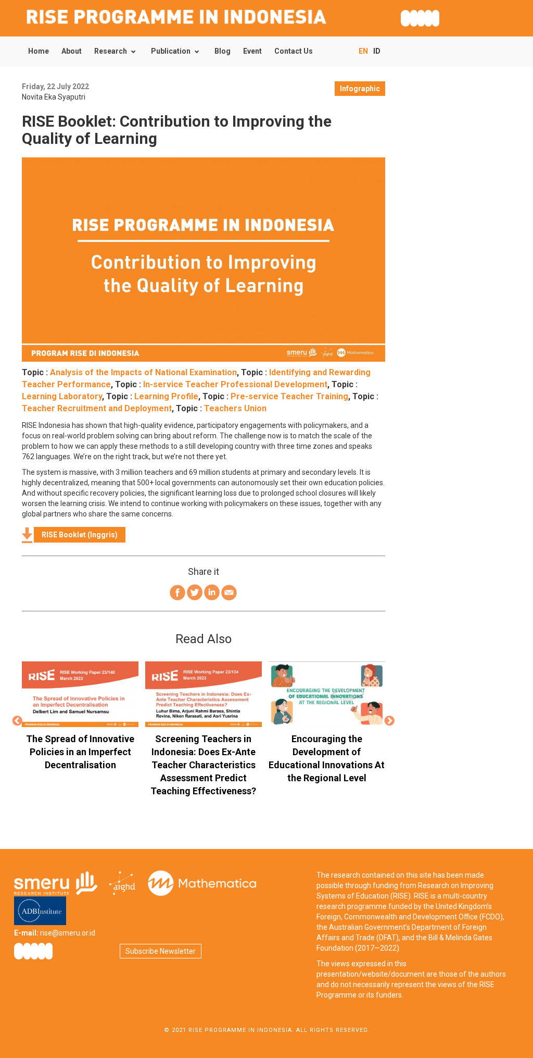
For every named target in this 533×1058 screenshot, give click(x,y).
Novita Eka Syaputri (53, 97)
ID (376, 51)
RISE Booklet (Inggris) (80, 535)
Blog (222, 51)
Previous (17, 721)
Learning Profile (166, 396)
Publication (171, 51)
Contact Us (293, 51)
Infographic (360, 88)
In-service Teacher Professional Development (235, 384)
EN (363, 51)
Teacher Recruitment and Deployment (97, 408)
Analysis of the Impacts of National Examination (143, 372)
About (71, 51)
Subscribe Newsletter (160, 951)
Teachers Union (235, 408)
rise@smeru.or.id (67, 933)
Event (252, 51)
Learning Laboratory (62, 396)
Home (38, 51)
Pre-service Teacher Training (289, 396)
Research (110, 51)
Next (390, 721)
